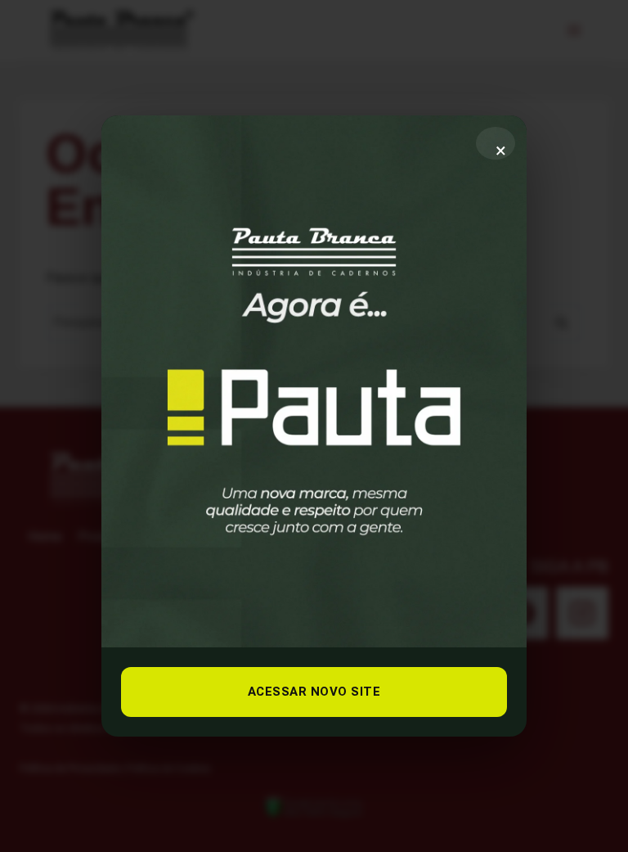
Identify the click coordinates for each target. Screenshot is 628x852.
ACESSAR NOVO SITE (314, 691)
